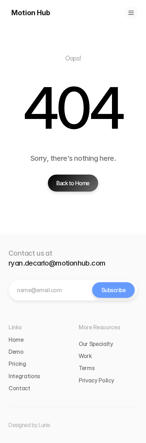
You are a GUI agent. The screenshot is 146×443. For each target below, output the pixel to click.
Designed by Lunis (29, 424)
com (98, 263)
